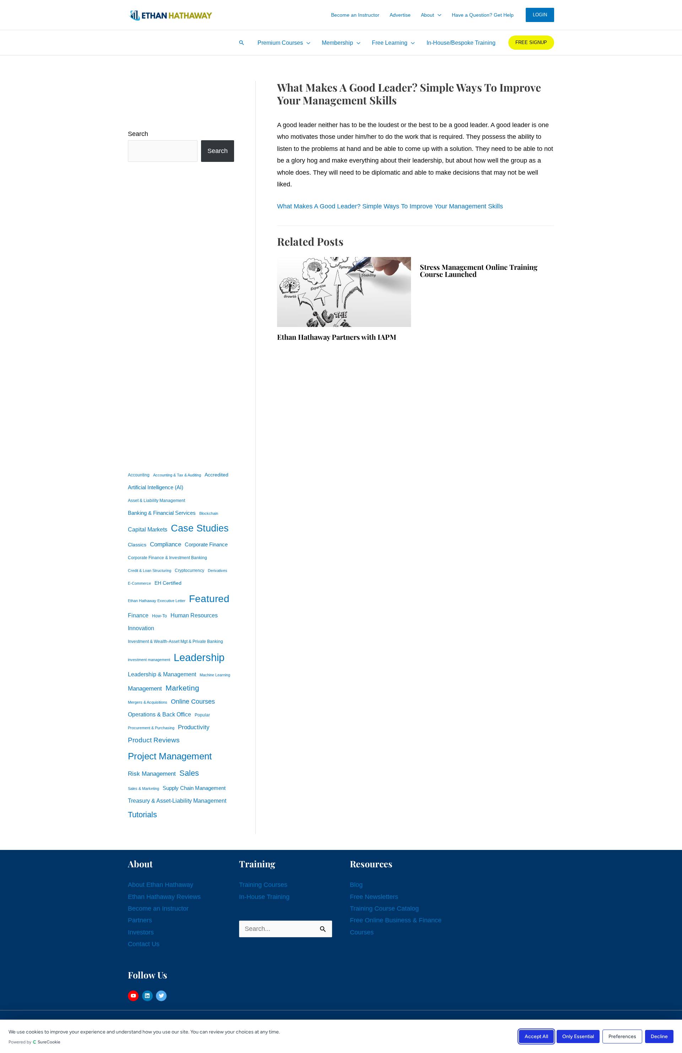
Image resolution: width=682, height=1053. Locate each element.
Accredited (216, 475)
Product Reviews (154, 740)
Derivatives (217, 570)
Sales (189, 773)
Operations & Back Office (159, 714)
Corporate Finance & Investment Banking (167, 557)
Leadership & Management (162, 674)
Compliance (165, 544)
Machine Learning (215, 675)
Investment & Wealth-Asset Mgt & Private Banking (175, 641)
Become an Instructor (158, 908)
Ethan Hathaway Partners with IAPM (336, 337)
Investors (141, 932)
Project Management (170, 756)
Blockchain (208, 513)
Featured (209, 598)
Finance (138, 615)
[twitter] (162, 996)
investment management (149, 660)
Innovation (141, 628)
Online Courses (193, 701)
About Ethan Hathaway (160, 884)
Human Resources (194, 615)
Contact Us (143, 944)
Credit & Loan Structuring (149, 570)
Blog (356, 884)
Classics (137, 544)
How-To (159, 615)
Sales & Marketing (143, 788)
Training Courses (263, 884)
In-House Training (264, 896)
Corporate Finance (206, 544)
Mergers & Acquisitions (147, 702)
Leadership (199, 657)
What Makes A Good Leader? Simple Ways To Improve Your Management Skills (390, 206)
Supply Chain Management (194, 788)
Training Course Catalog (384, 908)
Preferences (622, 1036)
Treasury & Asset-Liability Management (177, 800)
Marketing (182, 688)
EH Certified (168, 583)
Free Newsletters (374, 896)
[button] (438, 15)
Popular (202, 715)
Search (138, 133)
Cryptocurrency (189, 570)
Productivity (194, 727)
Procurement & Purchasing (151, 728)
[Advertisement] (181, 314)
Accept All (536, 1036)
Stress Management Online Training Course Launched (478, 270)
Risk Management (152, 773)
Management (145, 688)
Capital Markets (147, 529)
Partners (140, 920)
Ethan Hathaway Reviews (164, 896)
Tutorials (142, 814)
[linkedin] (148, 996)
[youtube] (134, 996)
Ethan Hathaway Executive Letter (156, 601)
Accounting (139, 475)
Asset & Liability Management (156, 500)
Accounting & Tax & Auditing (177, 475)
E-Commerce (139, 583)
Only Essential (578, 1036)
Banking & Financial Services (162, 513)
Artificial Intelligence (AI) (155, 487)
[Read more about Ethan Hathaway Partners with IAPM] (344, 291)
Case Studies (200, 528)
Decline (659, 1036)
